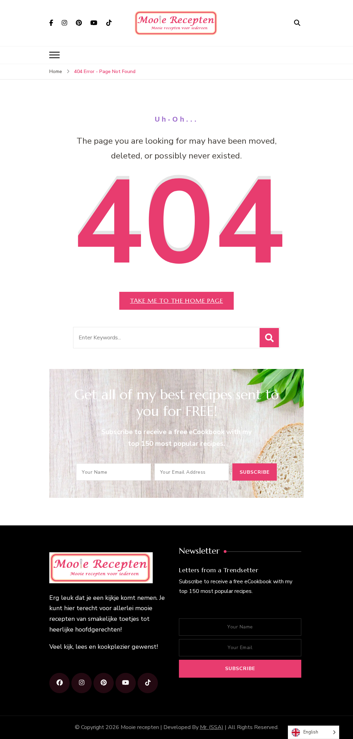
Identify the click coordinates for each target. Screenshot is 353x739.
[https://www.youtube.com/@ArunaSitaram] (125, 683)
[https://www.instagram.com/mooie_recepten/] (81, 683)
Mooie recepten (140, 727)
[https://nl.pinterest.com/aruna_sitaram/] (103, 683)
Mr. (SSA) (211, 727)
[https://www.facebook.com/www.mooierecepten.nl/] (59, 683)
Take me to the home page (176, 301)
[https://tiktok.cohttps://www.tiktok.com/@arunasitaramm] (148, 683)
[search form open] (297, 22)
